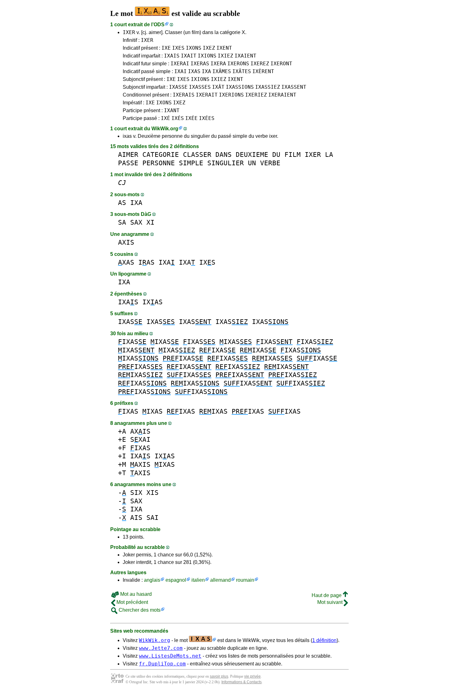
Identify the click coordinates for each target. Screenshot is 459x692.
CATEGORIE (160, 154)
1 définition (324, 640)
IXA (206, 71)
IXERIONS (231, 95)
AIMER (128, 154)
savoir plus (219, 676)
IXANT (172, 110)
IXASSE (178, 87)
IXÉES (207, 118)
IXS (207, 262)
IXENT (224, 48)
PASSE (128, 163)
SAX (136, 222)
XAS (126, 262)
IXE (166, 48)
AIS (136, 517)
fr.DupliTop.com (162, 664)
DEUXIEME (252, 154)
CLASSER (197, 154)
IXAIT (188, 56)
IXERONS (238, 64)
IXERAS (199, 64)
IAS (146, 262)
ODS (159, 24)
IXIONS (207, 56)
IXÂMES (221, 71)
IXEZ (209, 48)
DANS (223, 154)
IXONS (193, 48)
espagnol (175, 580)
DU (276, 154)
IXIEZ (225, 56)
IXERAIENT (282, 95)
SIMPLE (191, 163)
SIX (136, 492)
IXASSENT (293, 87)
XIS (152, 492)
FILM (292, 154)
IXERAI (179, 64)
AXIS (126, 242)
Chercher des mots (138, 610)
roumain (245, 580)
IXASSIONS (240, 87)
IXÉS (177, 118)
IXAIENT (245, 56)
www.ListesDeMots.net (170, 656)
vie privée (252, 676)
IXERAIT (207, 95)
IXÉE (191, 118)
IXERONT (281, 64)
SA (122, 222)
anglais (152, 580)
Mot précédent (131, 602)
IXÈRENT (263, 71)
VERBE (270, 163)
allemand (220, 580)
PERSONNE (158, 163)
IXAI (180, 71)
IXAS (194, 71)
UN (252, 163)
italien (198, 580)
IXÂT (218, 87)
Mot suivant (330, 602)
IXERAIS (184, 95)
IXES (178, 48)
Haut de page (327, 595)
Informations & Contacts (241, 682)
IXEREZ (259, 64)
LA (329, 154)
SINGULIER (225, 163)
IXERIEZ (256, 95)
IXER (129, 32)
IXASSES (200, 87)
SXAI (140, 439)
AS (122, 203)
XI (150, 222)
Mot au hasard (135, 594)
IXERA (218, 64)
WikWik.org (164, 128)
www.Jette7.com (161, 648)
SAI (152, 517)
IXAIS (172, 56)
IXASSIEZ (267, 87)
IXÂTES (241, 71)
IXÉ (165, 118)
